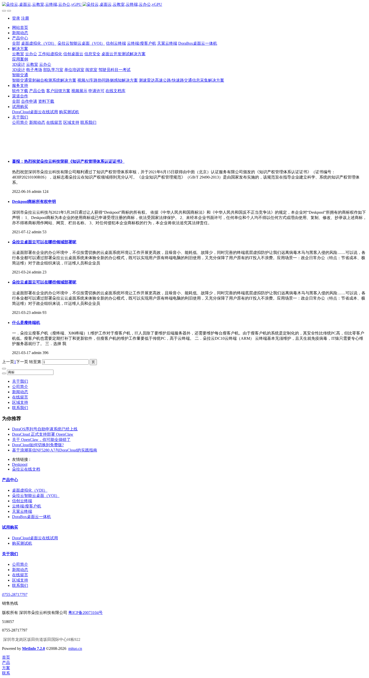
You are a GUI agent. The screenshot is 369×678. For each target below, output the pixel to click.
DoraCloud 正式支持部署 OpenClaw (42, 434)
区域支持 (20, 402)
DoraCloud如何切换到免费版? (38, 445)
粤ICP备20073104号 (85, 612)
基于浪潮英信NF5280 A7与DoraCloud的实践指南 (54, 450)
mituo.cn (75, 648)
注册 (25, 18)
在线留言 (20, 397)
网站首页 (20, 27)
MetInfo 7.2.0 (33, 648)
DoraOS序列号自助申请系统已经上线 (45, 429)
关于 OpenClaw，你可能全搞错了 (41, 439)
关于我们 (20, 381)
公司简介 (20, 386)
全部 (16, 43)
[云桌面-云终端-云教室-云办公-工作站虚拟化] (184, 4)
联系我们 (20, 408)
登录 (16, 18)
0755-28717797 (14, 594)
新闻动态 (20, 392)
